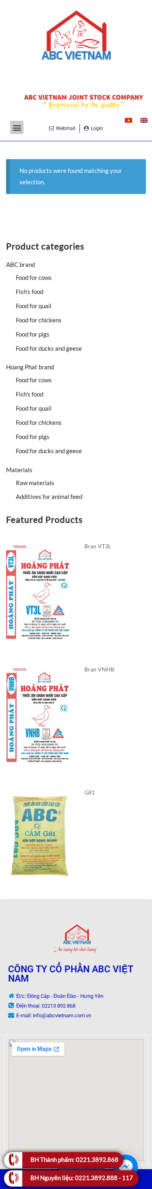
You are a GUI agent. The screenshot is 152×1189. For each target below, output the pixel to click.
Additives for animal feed (49, 496)
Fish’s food (29, 394)
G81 (89, 792)
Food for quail (33, 305)
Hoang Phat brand (30, 367)
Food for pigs (32, 334)
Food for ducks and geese (49, 348)
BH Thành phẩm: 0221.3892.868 (74, 1159)
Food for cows (34, 277)
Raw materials (35, 482)
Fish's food (29, 291)
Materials (19, 469)
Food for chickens (39, 320)
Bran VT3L (97, 546)
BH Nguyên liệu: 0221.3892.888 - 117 (81, 1177)
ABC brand (20, 264)
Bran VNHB (99, 669)
